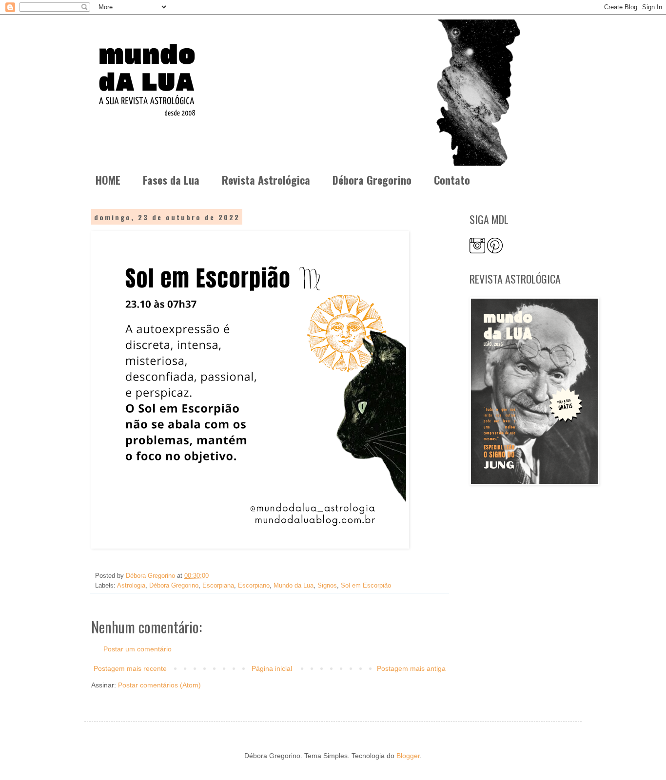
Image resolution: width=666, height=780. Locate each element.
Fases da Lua (171, 180)
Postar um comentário (137, 649)
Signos (327, 585)
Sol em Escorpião (366, 585)
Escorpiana (218, 585)
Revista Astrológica (266, 180)
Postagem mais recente (130, 668)
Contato (452, 180)
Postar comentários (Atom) (159, 685)
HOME (108, 180)
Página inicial (272, 668)
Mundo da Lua (293, 585)
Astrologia (131, 585)
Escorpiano (254, 585)
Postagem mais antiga (411, 668)
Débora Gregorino (372, 180)
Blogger (408, 756)
